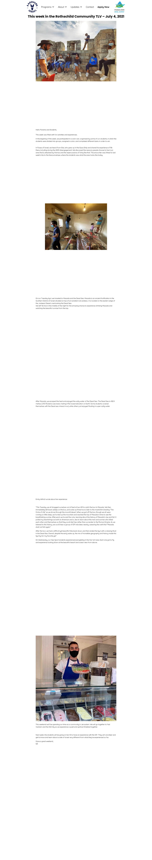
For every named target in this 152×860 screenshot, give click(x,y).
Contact (90, 6)
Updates (75, 6)
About (61, 6)
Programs (46, 6)
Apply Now (103, 6)
